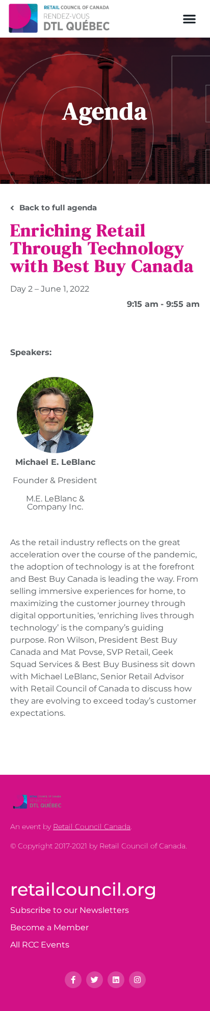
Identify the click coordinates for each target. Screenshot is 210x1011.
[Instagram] (137, 979)
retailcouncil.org (83, 889)
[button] (189, 18)
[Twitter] (94, 979)
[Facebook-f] (73, 979)
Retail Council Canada (91, 826)
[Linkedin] (116, 979)
